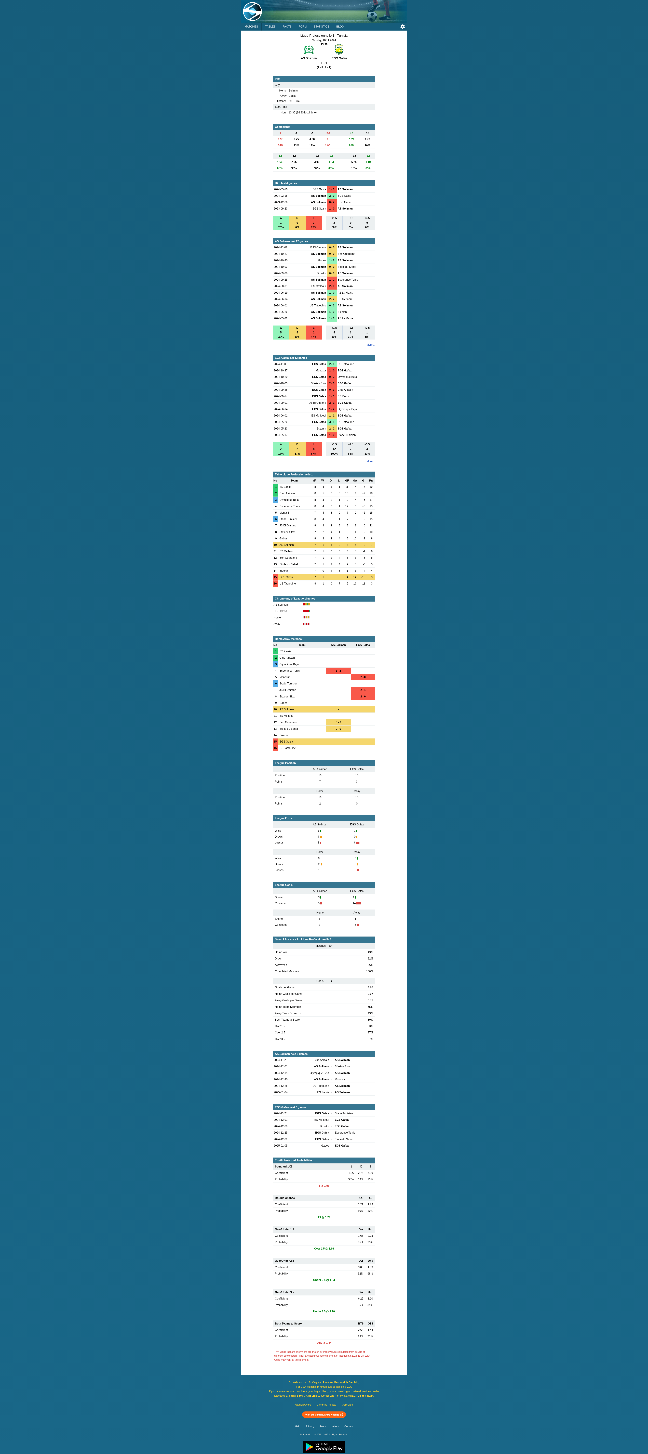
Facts (287, 26)
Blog (340, 26)
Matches (251, 26)
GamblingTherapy (326, 1404)
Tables (270, 26)
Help (297, 1426)
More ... (371, 344)
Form (303, 26)
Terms (323, 1426)
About (335, 1426)
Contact (348, 1426)
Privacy (310, 1426)
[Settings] (402, 26)
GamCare (347, 1404)
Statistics (321, 26)
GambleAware (303, 1404)
